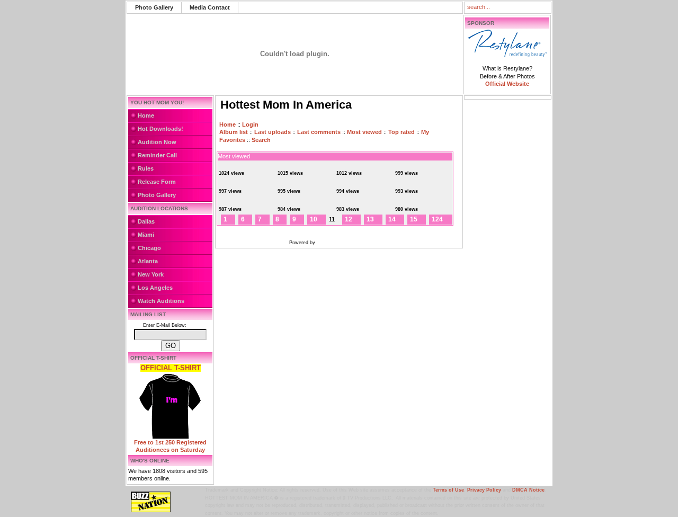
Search (261, 140)
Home (146, 115)
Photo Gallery (154, 7)
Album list (233, 132)
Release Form (157, 182)
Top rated (401, 132)
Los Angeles (155, 287)
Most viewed (364, 132)
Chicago (149, 248)
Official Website (507, 84)
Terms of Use (448, 490)
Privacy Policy (484, 490)
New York (151, 274)
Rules (146, 168)
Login (250, 124)
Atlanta (148, 261)
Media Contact (210, 7)
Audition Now (157, 142)
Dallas (146, 221)
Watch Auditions (161, 301)
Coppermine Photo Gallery (349, 242)
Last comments (319, 132)
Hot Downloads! (160, 129)
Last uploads (272, 132)
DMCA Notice (528, 490)
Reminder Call (157, 155)
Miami (146, 234)
